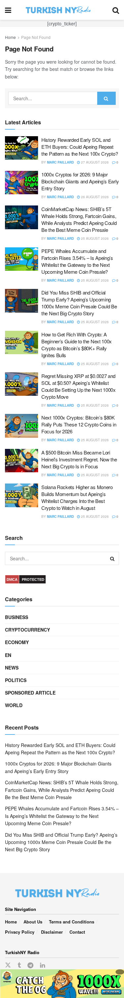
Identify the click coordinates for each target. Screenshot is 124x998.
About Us (32, 922)
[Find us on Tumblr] (19, 965)
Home (10, 37)
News (12, 667)
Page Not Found (36, 37)
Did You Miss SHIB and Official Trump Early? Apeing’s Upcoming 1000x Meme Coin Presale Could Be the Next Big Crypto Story (79, 303)
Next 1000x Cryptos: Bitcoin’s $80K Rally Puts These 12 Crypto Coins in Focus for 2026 (78, 424)
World (13, 705)
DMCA (12, 579)
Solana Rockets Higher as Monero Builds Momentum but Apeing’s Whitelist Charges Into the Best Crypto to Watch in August (77, 497)
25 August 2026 (94, 238)
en (8, 655)
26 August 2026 (94, 197)
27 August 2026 (94, 162)
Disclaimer (52, 932)
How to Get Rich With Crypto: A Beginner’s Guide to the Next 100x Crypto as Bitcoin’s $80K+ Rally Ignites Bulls (76, 345)
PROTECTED (33, 579)
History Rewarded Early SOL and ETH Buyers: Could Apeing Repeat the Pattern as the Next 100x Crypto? (79, 146)
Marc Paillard (60, 162)
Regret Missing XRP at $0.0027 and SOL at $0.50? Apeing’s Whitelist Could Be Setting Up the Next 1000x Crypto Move (78, 386)
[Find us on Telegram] (30, 965)
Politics (15, 680)
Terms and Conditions (71, 922)
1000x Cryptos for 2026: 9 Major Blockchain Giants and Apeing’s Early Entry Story (80, 181)
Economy (17, 642)
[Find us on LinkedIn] (42, 965)
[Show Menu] (8, 10)
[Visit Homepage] (62, 10)
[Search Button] (115, 10)
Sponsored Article (30, 692)
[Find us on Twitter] (8, 965)
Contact (77, 932)
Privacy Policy (19, 932)
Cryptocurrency (27, 629)
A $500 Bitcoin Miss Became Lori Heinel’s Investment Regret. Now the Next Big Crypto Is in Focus (79, 459)
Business (16, 617)
